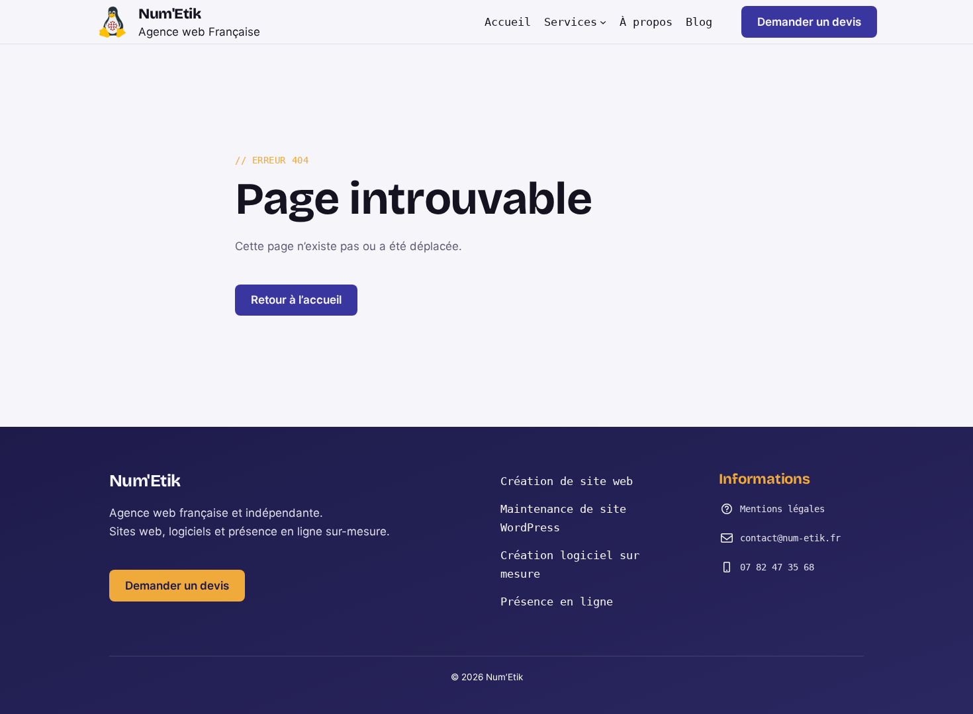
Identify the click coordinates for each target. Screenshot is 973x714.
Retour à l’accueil (296, 299)
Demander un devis (809, 21)
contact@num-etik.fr (790, 538)
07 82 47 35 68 (777, 567)
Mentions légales (782, 509)
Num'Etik (169, 13)
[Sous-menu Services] (603, 22)
